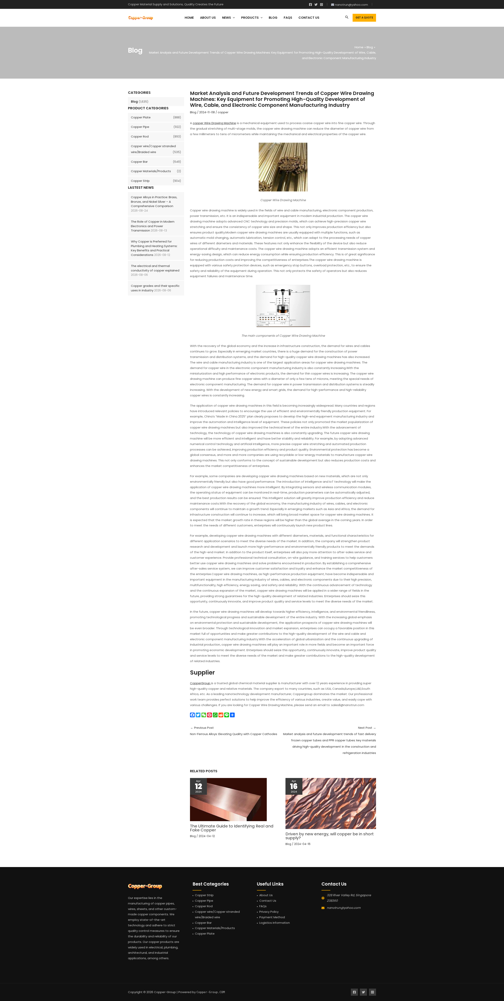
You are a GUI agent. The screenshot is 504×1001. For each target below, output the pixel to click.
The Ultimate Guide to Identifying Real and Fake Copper (231, 828)
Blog (134, 101)
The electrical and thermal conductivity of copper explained (155, 268)
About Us (266, 895)
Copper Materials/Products (151, 171)
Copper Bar (139, 162)
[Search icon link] (347, 17)
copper (223, 112)
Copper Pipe (140, 127)
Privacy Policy (269, 912)
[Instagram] (321, 4)
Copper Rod (140, 136)
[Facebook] (310, 4)
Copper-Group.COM (210, 992)
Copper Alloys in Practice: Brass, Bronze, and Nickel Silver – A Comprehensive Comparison (154, 201)
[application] (233, 18)
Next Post (329, 740)
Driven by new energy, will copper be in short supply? (329, 836)
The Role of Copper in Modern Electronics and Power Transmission (152, 225)
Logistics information (274, 923)
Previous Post (233, 731)
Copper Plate (141, 117)
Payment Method (272, 917)
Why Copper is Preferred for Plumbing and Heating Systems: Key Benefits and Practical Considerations (154, 248)
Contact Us (267, 901)
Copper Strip (140, 181)
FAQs (263, 906)
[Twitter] (316, 4)
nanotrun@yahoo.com (343, 908)
